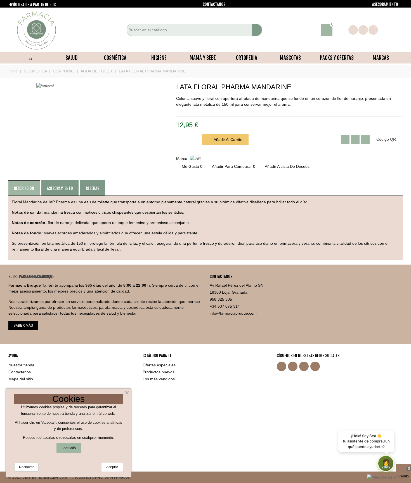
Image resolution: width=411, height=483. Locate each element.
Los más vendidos (159, 379)
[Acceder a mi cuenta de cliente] (340, 30)
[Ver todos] (195, 158)
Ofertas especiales (159, 365)
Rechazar (26, 467)
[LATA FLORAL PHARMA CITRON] (398, 87)
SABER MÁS (23, 326)
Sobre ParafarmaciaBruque (31, 276)
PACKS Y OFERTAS (337, 58)
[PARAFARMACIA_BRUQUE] (39, 30)
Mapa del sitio (20, 379)
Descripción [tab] (24, 188)
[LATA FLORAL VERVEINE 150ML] (389, 87)
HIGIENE (159, 58)
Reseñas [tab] (92, 188)
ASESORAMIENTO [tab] (60, 188)
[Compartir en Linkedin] (365, 139)
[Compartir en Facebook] (355, 139)
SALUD (71, 58)
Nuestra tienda (21, 365)
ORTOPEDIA (246, 58)
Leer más (69, 448)
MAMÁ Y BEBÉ (203, 58)
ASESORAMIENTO (385, 4)
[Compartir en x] (345, 139)
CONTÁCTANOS (214, 4)
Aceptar (112, 467)
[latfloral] (45, 86)
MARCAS (381, 58)
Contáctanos (19, 372)
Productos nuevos (158, 372)
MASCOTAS (290, 58)
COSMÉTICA (115, 58)
